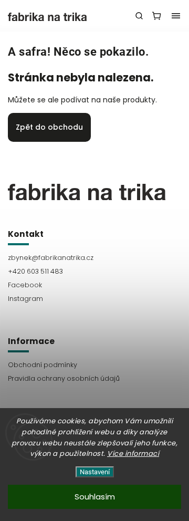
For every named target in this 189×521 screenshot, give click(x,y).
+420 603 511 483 (35, 271)
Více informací (133, 454)
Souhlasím (95, 496)
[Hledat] (139, 16)
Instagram (25, 298)
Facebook (25, 284)
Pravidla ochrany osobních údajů (64, 378)
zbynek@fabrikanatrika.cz (50, 257)
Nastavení (95, 472)
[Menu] (175, 15)
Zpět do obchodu (49, 127)
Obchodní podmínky (42, 364)
